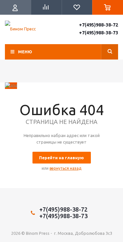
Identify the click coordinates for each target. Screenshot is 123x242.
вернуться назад (65, 168)
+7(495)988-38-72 (98, 25)
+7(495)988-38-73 (98, 32)
